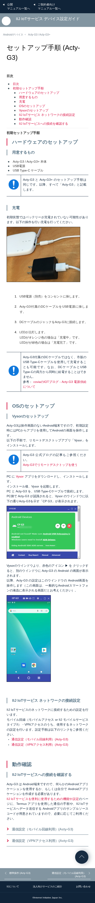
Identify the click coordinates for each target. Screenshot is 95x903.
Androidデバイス (13, 34)
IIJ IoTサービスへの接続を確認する (43, 123)
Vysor (20, 476)
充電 (22, 101)
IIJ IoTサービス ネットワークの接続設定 (47, 115)
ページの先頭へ (81, 857)
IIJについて (13, 886)
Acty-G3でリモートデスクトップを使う (50, 465)
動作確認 (25, 119)
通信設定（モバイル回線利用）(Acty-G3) (39, 739)
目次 (16, 84)
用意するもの (28, 97)
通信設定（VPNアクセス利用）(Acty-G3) (39, 744)
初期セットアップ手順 (28, 88)
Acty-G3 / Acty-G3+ (39, 34)
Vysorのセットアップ (33, 110)
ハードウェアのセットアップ (39, 92)
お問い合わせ (83, 886)
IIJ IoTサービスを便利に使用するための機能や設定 (43, 799)
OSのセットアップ (32, 106)
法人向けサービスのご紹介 (47, 886)
